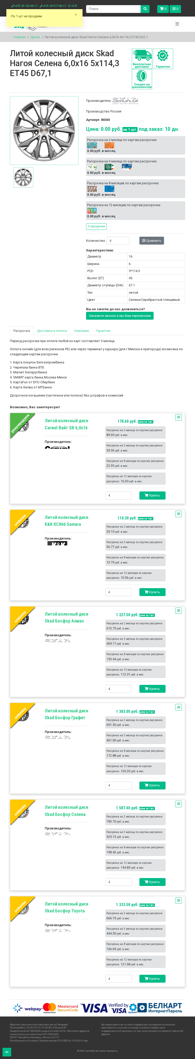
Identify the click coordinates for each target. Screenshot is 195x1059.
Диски (35, 37)
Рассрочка (21, 331)
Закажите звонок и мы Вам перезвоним (120, 316)
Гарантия (103, 331)
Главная (19, 37)
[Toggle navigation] (177, 24)
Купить (154, 495)
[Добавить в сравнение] (178, 417)
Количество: (96, 241)
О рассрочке (96, 226)
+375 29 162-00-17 (26, 6)
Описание (81, 331)
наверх (7, 1052)
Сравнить (153, 241)
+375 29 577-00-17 (54, 6)
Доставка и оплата (52, 331)
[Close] (76, 16)
